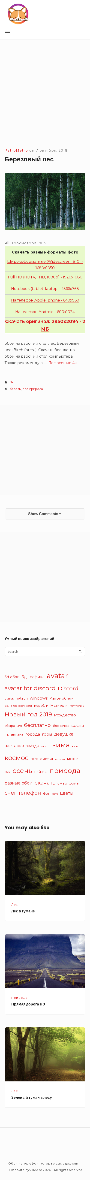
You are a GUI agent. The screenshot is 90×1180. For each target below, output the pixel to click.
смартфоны (68, 783)
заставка (14, 745)
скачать (45, 782)
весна (77, 725)
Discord (68, 688)
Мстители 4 (77, 705)
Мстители (59, 705)
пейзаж (40, 772)
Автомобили (62, 698)
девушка (64, 734)
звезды (32, 746)
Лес (12, 382)
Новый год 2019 (28, 714)
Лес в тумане (23, 911)
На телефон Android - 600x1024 (45, 311)
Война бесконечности (18, 705)
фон (46, 793)
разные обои (19, 783)
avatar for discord (30, 688)
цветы (66, 793)
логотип (60, 759)
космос (16, 758)
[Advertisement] (45, 100)
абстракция (13, 725)
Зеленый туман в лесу (31, 1097)
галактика (14, 734)
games (9, 698)
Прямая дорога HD (28, 1004)
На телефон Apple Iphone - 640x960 (45, 300)
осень (22, 771)
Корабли (41, 705)
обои (8, 772)
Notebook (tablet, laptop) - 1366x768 (45, 288)
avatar (57, 676)
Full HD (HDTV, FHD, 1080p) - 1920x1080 (45, 277)
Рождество (65, 715)
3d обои (12, 677)
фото (55, 793)
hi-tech (22, 698)
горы (47, 734)
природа (36, 389)
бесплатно (37, 725)
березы (15, 389)
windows (39, 698)
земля (45, 746)
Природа (19, 997)
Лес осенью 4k (62, 362)
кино (75, 746)
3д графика (33, 676)
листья (46, 759)
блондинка (61, 725)
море (72, 758)
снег (10, 793)
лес (25, 389)
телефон (29, 793)
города (32, 734)
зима (61, 745)
